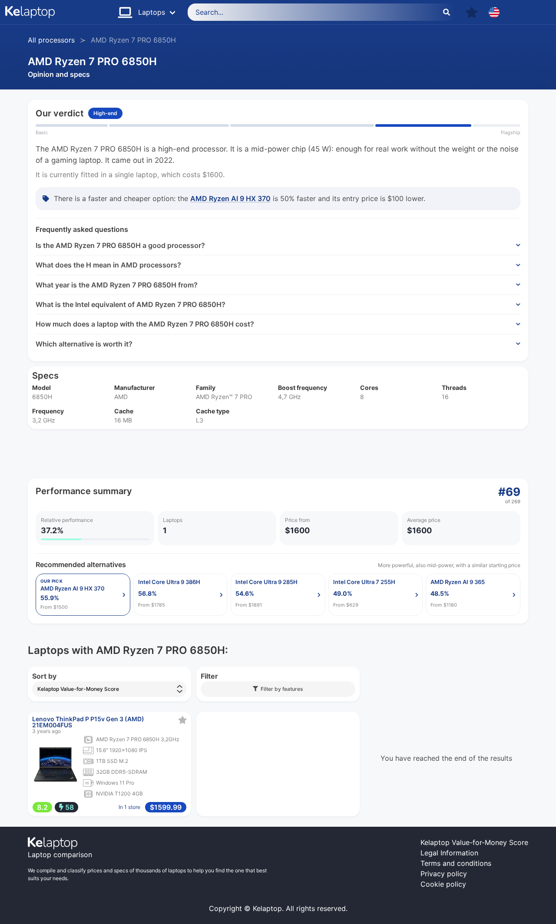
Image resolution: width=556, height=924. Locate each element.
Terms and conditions (455, 863)
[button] (472, 12)
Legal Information (449, 852)
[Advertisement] (278, 453)
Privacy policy (443, 873)
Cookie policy (443, 884)
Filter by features (280, 689)
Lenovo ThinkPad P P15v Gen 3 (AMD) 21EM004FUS (88, 722)
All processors (51, 40)
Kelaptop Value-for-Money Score (474, 842)
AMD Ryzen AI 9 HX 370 (230, 198)
